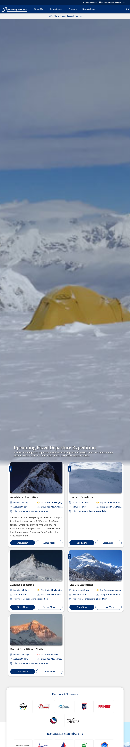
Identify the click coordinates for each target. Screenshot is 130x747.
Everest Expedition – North (26, 649)
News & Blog (88, 9)
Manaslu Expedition (22, 584)
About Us (38, 9)
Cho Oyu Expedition (81, 584)
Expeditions (56, 9)
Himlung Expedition (81, 497)
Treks (72, 9)
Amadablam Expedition (24, 497)
